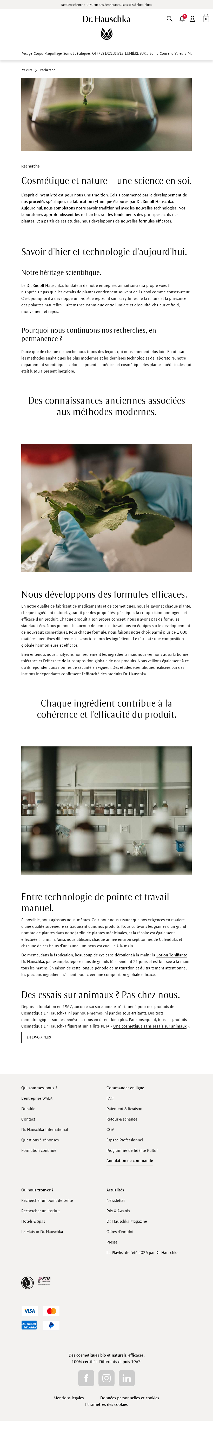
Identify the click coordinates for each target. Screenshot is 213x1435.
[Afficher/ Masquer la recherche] (169, 18)
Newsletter (115, 1200)
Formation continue (38, 1150)
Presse (111, 1242)
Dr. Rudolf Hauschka (44, 285)
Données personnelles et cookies (129, 1398)
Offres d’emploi (119, 1231)
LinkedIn (127, 1378)
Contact (28, 1119)
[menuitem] (192, 18)
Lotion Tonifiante (171, 955)
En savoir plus (39, 1037)
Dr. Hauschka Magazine (126, 1221)
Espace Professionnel (124, 1140)
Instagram (106, 1378)
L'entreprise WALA (36, 1098)
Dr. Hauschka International (44, 1129)
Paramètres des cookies (106, 1404)
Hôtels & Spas (33, 1221)
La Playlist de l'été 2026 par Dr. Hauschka (142, 1252)
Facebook (86, 1378)
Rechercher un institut (40, 1211)
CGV (110, 1129)
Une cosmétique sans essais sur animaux (150, 1026)
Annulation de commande (129, 1160)
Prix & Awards (118, 1211)
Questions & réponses (40, 1140)
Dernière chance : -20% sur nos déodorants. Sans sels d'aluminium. (106, 5)
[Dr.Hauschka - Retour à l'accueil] (106, 27)
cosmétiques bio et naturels (101, 1355)
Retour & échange (121, 1119)
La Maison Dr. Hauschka (42, 1231)
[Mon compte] (192, 18)
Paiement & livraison (124, 1108)
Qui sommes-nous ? (39, 1088)
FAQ (110, 1098)
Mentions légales (69, 1398)
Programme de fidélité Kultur (132, 1150)
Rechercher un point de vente (47, 1200)
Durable (28, 1108)
